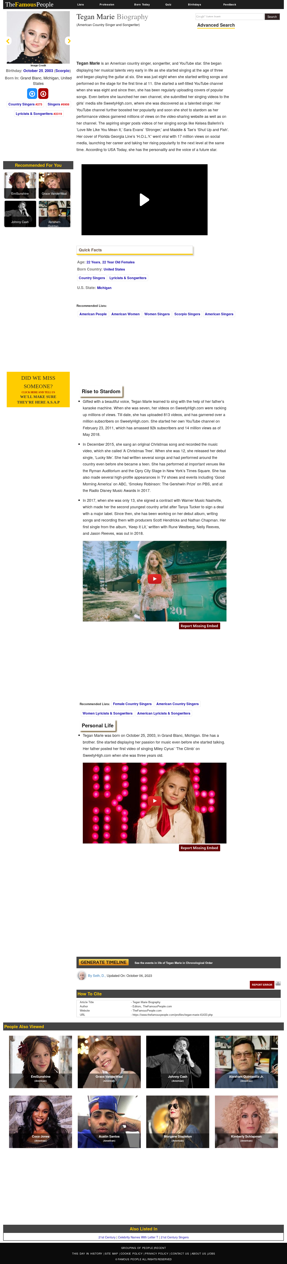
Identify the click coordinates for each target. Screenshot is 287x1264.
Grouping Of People (137, 1248)
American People (93, 313)
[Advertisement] (152, 45)
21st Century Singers (175, 1237)
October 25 (33, 70)
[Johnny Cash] (20, 213)
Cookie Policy (132, 1253)
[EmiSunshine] (20, 185)
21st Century (107, 1237)
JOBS (211, 1253)
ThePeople (29, 4)
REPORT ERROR (262, 985)
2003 (49, 70)
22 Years (93, 262)
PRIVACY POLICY (157, 1253)
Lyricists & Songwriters (34, 113)
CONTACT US (180, 1253)
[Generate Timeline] (104, 962)
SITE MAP (112, 1253)
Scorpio (62, 70)
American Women (125, 313)
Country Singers (21, 104)
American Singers (219, 313)
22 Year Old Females (118, 262)
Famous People (130, 1259)
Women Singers (157, 313)
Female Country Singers (132, 703)
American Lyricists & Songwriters (163, 713)
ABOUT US (199, 1253)
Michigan (104, 287)
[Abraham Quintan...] (54, 213)
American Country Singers (177, 703)
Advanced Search (216, 25)
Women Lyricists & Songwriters (108, 713)
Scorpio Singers (187, 313)
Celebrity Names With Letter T (138, 1237)
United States (114, 269)
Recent (160, 1248)
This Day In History (88, 1253)
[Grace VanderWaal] (54, 185)
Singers (54, 104)
